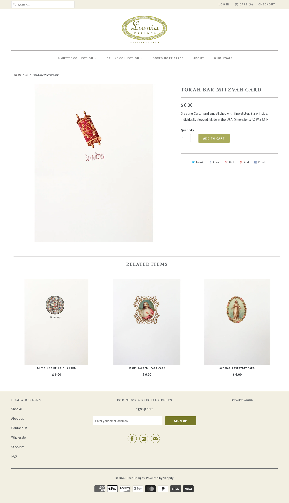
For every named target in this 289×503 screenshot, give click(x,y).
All (26, 74)
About (198, 58)
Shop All (16, 409)
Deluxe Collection (123, 58)
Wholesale (223, 58)
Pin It (232, 162)
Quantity (187, 130)
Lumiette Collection (74, 58)
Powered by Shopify (160, 478)
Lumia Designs (135, 478)
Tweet (199, 162)
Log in (224, 4)
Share (215, 162)
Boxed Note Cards (168, 58)
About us (17, 418)
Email (261, 162)
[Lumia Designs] (144, 31)
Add (246, 162)
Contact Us (19, 428)
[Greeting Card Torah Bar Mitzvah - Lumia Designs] (93, 163)
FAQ (14, 456)
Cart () (246, 4)
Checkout (266, 4)
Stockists (18, 447)
